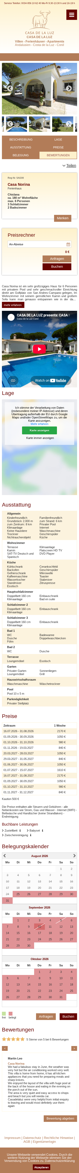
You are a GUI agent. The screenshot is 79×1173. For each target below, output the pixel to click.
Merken (62, 218)
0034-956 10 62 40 (31, 3)
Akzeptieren (41, 1167)
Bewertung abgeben (60, 1118)
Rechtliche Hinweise (58, 1138)
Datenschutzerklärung (60, 1160)
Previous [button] (10, 124)
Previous (10, 88)
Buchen (57, 266)
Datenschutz (32, 1138)
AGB (26, 1142)
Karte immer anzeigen (40, 438)
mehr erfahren (12, 305)
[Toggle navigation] (71, 15)
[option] (39, 89)
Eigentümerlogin (44, 1142)
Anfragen (57, 259)
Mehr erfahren (39, 424)
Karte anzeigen (39, 430)
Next (69, 88)
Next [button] (69, 124)
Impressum (12, 1138)
